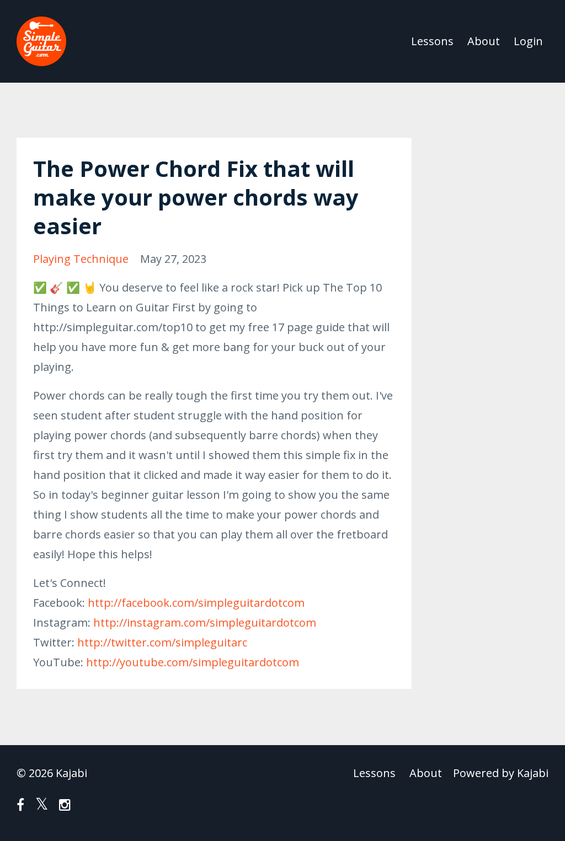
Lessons (432, 41)
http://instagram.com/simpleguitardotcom (204, 622)
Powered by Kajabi (500, 772)
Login (528, 41)
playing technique (81, 258)
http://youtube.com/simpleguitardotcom (192, 662)
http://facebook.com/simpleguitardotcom (196, 602)
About (483, 41)
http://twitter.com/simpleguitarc (162, 642)
